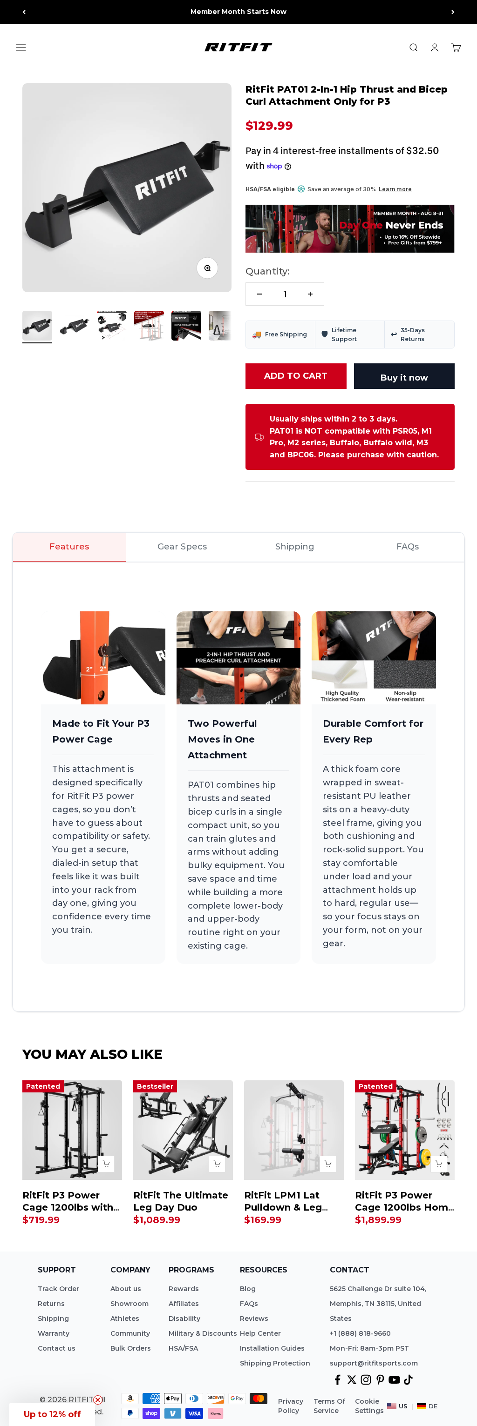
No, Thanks (353, 822)
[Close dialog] (456, 580)
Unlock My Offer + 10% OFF (353, 802)
